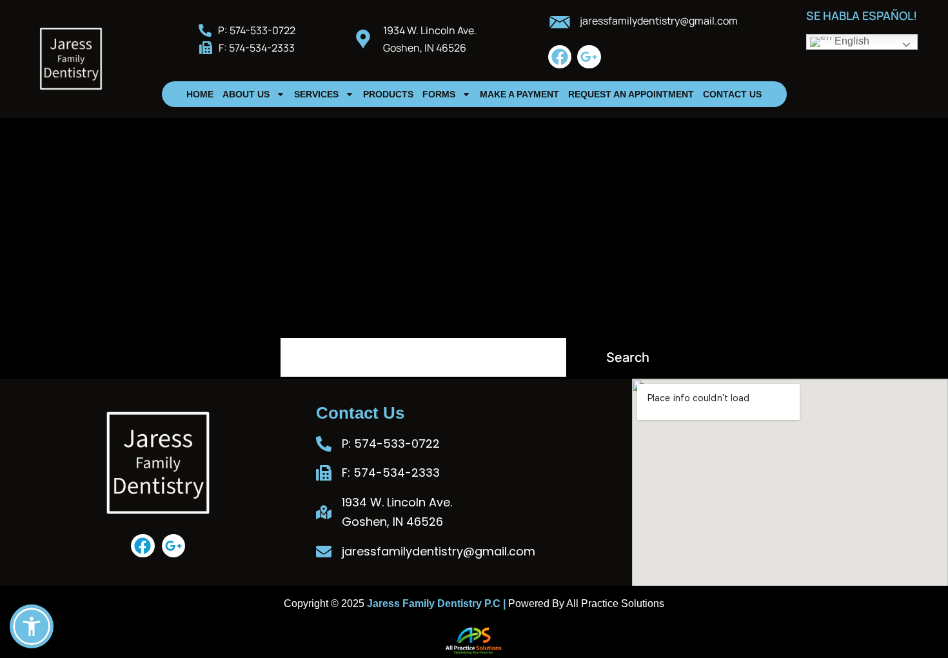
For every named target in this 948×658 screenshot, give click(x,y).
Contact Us (732, 94)
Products (388, 94)
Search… (301, 319)
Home (199, 94)
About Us (246, 94)
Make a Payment (519, 94)
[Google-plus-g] (588, 56)
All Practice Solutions (615, 603)
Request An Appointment (631, 94)
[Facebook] (559, 56)
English (850, 40)
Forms (438, 94)
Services (316, 94)
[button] (31, 626)
